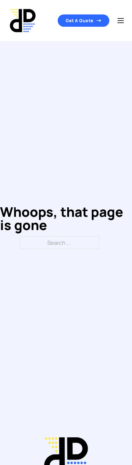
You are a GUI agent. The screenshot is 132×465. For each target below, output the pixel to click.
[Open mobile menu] (121, 20)
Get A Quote (80, 20)
